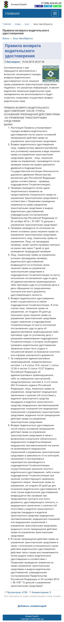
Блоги (6, 38)
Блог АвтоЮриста (23, 38)
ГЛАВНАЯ (12, 13)
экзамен (57, 596)
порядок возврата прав (41, 596)
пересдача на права (19, 596)
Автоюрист (13, 61)
